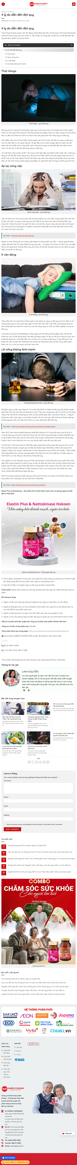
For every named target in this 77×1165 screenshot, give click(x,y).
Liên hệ (18, 1051)
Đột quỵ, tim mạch (7, 11)
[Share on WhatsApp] (29, 762)
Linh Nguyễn (25, 20)
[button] (3, 4)
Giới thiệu (19, 1047)
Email (6, 806)
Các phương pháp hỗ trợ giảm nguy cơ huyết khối (27, 845)
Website (6, 815)
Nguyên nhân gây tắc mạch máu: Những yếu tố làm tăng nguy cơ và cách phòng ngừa (41, 859)
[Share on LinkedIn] (48, 762)
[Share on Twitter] (36, 762)
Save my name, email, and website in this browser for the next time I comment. (35, 824)
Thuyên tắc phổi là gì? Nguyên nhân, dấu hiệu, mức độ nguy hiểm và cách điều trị (39, 865)
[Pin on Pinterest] (44, 762)
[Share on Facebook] (33, 762)
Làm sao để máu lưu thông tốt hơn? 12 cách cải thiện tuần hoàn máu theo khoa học (40, 852)
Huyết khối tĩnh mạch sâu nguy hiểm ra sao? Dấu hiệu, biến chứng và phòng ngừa (39, 872)
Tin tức (18, 1054)
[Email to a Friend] (40, 762)
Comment (8, 781)
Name (6, 797)
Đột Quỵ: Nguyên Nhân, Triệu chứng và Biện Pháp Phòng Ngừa (38, 719)
